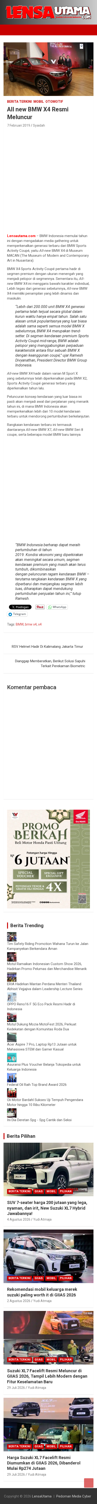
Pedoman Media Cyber (73, 1496)
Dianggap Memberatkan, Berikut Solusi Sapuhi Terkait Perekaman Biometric (50, 663)
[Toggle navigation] (9, 30)
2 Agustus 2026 (18, 1301)
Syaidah (39, 125)
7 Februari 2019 (18, 125)
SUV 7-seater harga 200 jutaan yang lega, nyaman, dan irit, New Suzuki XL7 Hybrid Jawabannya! (47, 1208)
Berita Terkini (19, 101)
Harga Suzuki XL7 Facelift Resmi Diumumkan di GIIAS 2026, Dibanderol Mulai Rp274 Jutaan (44, 1463)
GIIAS (39, 1191)
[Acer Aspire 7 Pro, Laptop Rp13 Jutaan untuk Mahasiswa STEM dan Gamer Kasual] (11, 1035)
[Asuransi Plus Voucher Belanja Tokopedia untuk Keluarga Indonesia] (11, 1055)
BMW (20, 624)
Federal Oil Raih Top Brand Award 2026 (37, 1085)
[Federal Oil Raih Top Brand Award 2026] (11, 1075)
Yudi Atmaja (42, 1219)
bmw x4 (31, 624)
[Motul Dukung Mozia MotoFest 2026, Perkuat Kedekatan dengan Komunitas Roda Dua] (11, 1015)
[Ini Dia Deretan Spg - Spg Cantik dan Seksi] (11, 1111)
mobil (38, 101)
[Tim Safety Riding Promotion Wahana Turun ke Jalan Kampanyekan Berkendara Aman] (11, 934)
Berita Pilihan (21, 1136)
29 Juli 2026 (16, 1388)
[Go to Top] (88, 1483)
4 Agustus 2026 (18, 1219)
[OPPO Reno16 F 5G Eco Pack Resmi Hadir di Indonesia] (11, 995)
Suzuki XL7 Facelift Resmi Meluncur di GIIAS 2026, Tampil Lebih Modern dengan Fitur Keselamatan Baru (47, 1376)
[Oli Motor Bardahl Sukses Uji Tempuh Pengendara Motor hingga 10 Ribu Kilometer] (11, 1090)
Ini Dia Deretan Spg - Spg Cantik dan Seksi (39, 1120)
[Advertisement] (48, 179)
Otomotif (54, 101)
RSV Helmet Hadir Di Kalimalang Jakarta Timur (47, 646)
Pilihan (66, 1191)
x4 (40, 624)
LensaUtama (42, 1496)
